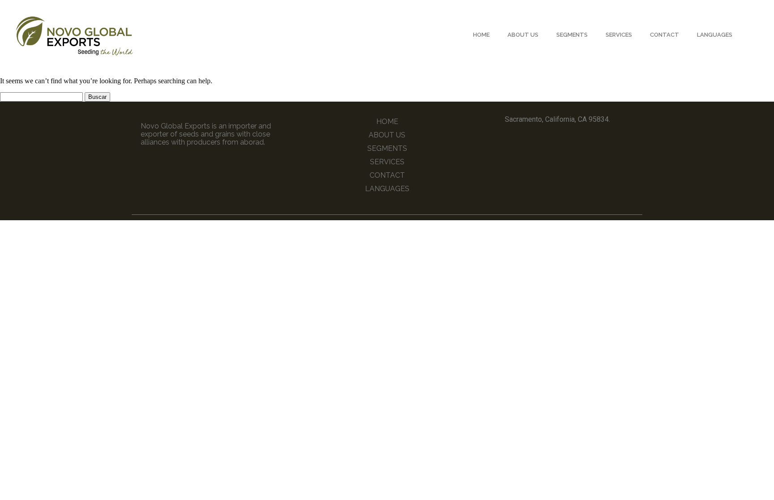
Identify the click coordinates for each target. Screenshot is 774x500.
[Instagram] (566, 139)
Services (619, 34)
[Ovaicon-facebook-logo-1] (549, 139)
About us (522, 34)
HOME (481, 34)
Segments (572, 34)
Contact (664, 34)
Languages (714, 34)
